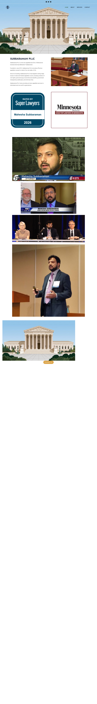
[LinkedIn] (50, 1)
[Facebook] (46, 1)
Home (66, 7)
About (72, 7)
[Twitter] (48, 1)
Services (79, 7)
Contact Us (48, 362)
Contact (87, 7)
